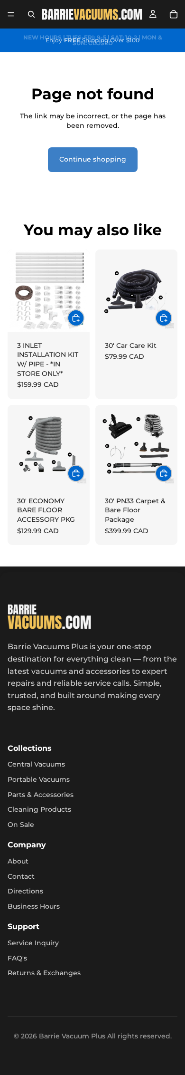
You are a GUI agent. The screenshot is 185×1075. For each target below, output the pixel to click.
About (18, 861)
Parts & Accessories (41, 794)
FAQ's (17, 958)
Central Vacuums (36, 764)
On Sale (21, 824)
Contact (21, 876)
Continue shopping (92, 159)
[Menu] (11, 14)
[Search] (31, 14)
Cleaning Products (39, 809)
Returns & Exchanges (44, 973)
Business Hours (34, 906)
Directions (25, 891)
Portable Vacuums (39, 779)
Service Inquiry (33, 943)
